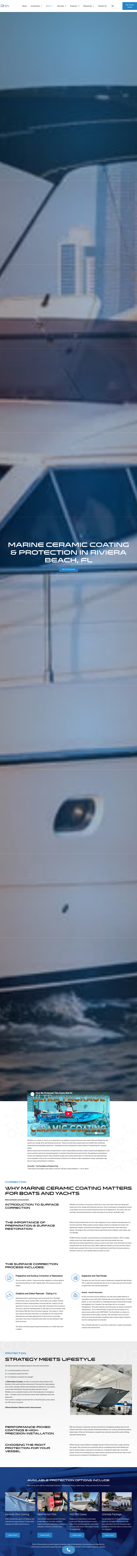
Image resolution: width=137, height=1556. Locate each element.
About (24, 6)
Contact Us (102, 6)
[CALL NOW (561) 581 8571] (68, 1550)
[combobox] (115, 6)
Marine (48, 6)
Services (60, 6)
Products (73, 6)
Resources (87, 6)
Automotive (35, 6)
